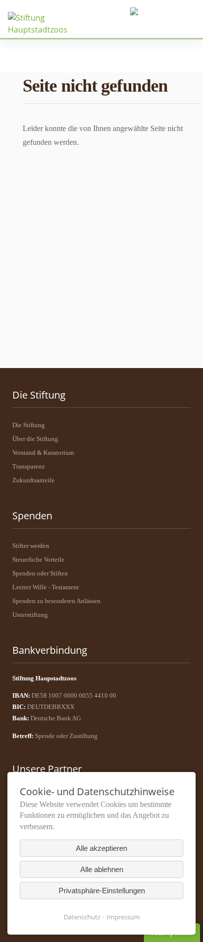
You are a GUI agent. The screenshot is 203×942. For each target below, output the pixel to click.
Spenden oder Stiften (40, 573)
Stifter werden (30, 545)
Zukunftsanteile (33, 480)
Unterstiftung (30, 614)
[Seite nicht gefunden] (43, 23)
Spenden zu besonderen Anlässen (56, 601)
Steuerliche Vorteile (38, 559)
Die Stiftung (28, 425)
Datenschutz (82, 916)
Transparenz (28, 466)
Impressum (123, 916)
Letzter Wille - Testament (45, 587)
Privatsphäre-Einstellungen (102, 890)
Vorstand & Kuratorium (43, 452)
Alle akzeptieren (101, 848)
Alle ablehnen (101, 869)
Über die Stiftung (35, 438)
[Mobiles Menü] (161, 12)
